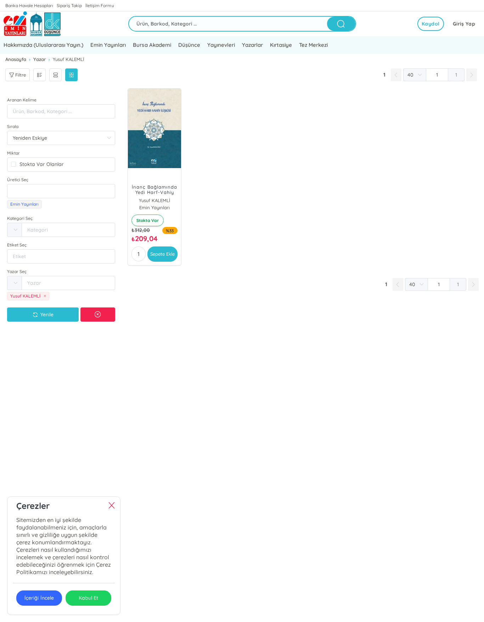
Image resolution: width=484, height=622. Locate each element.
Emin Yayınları (108, 44)
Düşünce (189, 44)
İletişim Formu (99, 5)
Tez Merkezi (313, 44)
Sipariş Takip (69, 5)
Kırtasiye (281, 44)
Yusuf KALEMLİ (154, 200)
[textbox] (61, 191)
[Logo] (32, 23)
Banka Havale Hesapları (29, 5)
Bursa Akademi (152, 44)
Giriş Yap (464, 24)
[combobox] (61, 191)
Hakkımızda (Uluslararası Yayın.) (43, 44)
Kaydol (431, 24)
